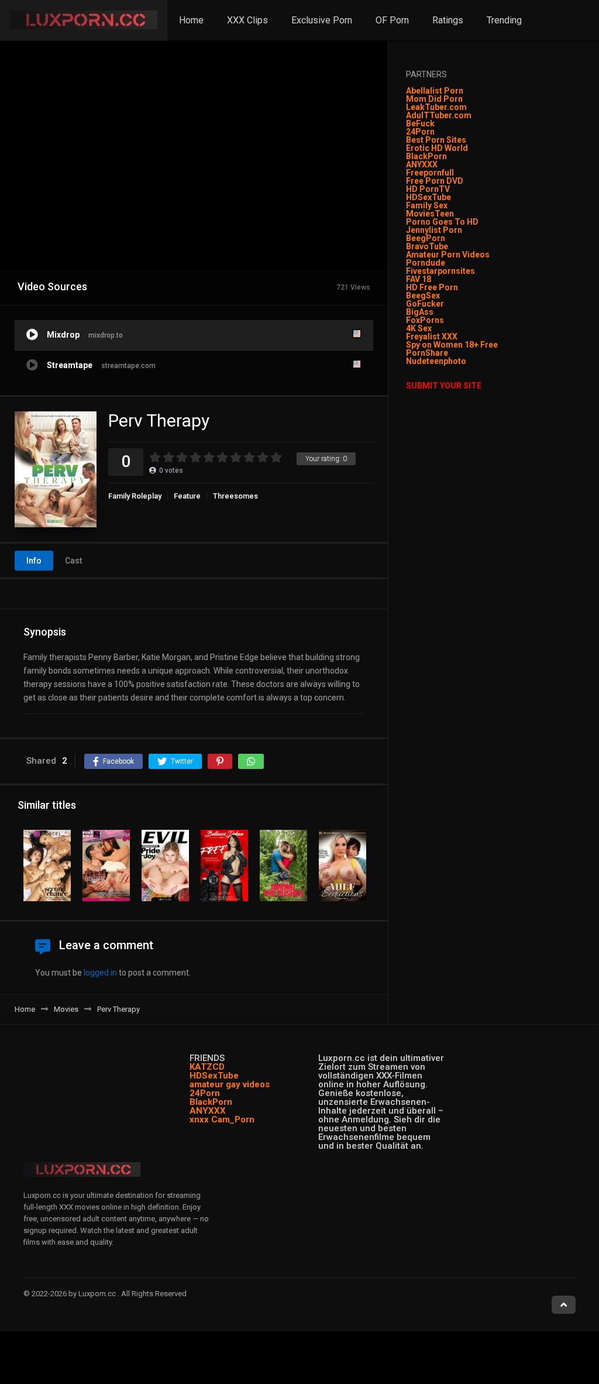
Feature (187, 496)
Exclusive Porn (321, 20)
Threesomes (235, 496)
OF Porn (392, 20)
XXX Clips (247, 20)
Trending (504, 20)
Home (191, 20)
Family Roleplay (134, 496)
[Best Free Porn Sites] (467, 361)
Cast (73, 560)
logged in (100, 972)
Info (34, 560)
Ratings (447, 20)
